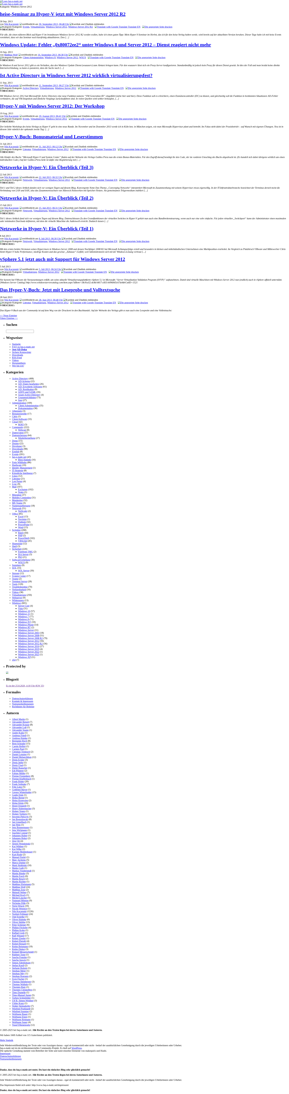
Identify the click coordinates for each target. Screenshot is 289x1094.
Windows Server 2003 (28, 633)
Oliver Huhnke (19, 919)
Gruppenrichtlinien (27, 397)
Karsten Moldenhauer (22, 852)
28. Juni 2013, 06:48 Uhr (51, 300)
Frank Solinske (19, 784)
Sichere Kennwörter (21, 352)
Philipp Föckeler (20, 927)
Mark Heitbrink (19, 865)
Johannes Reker (19, 838)
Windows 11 (24, 614)
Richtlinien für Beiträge (23, 706)
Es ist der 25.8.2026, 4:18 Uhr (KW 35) (25, 685)
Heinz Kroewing (20, 800)
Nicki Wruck (18, 906)
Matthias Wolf (11, 55)
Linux (15, 476)
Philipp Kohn (18, 930)
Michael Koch (19, 895)
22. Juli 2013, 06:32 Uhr (50, 177)
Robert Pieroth (19, 941)
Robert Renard (19, 944)
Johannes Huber (19, 835)
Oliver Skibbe (18, 922)
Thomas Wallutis (20, 984)
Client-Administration (33, 57)
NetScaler (22, 511)
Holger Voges (18, 811)
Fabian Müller (18, 773)
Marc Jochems (19, 860)
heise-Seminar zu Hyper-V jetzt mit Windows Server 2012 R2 (63, 14)
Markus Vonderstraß (21, 870)
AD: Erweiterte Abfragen (30, 386)
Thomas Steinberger (21, 981)
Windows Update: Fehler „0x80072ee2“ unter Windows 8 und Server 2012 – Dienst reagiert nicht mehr (105, 44)
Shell (14, 546)
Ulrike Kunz (18, 1003)
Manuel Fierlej (19, 857)
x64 (14, 660)
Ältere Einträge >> (9, 318)
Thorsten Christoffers (22, 989)
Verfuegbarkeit (19, 589)
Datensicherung (19, 435)
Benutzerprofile (19, 413)
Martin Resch (18, 879)
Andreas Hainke (20, 738)
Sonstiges (16, 565)
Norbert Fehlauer (20, 914)
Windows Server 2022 (28, 651)
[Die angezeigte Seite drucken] (157, 27)
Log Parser (17, 481)
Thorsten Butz (19, 987)
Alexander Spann (20, 730)
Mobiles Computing (21, 497)
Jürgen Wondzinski (21, 843)
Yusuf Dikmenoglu (21, 1025)
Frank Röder (18, 781)
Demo (15, 440)
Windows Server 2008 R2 (30, 638)
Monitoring (17, 500)
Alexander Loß (19, 727)
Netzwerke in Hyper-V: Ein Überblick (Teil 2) (46, 198)
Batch (21, 532)
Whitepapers (18, 600)
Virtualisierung (38, 27)
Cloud (15, 422)
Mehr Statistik (6, 1040)
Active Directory (31, 88)
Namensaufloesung (21, 505)
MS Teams (17, 503)
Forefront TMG (25, 551)
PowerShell (23, 538)
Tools (14, 584)
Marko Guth (18, 868)
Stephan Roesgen (20, 976)
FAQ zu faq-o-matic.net (23, 347)
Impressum (5, 1053)
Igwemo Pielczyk (20, 816)
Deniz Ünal (17, 765)
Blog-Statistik (24, 459)
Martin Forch (18, 876)
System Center (19, 576)
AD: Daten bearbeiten (28, 384)
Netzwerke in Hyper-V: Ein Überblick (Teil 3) (46, 167)
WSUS (82, 57)
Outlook (22, 522)
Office (15, 514)
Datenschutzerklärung (22, 698)
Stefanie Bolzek (19, 968)
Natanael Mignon (20, 900)
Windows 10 (24, 611)
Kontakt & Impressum (22, 701)
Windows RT (24, 627)
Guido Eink (17, 795)
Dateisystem (18, 432)
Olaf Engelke (18, 916)
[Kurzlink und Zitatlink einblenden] (87, 24)
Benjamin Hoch (19, 741)
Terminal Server (19, 581)
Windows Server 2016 (28, 646)
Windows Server (26, 630)
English (15, 451)
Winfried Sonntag (20, 1011)
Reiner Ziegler (19, 938)
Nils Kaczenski (11, 24)
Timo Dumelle (19, 992)
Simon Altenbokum (21, 962)
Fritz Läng (17, 787)
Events (26, 27)
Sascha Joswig (19, 960)
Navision (22, 519)
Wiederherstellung (26, 438)
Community (17, 427)
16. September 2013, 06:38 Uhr (53, 55)
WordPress (76, 1048)
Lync (14, 484)
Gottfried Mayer (19, 789)
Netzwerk (27, 180)
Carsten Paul (18, 749)
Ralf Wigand (18, 935)
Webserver (17, 597)
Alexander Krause (20, 724)
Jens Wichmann (19, 830)
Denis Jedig (17, 762)
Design (15, 443)
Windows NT (24, 622)
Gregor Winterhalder (22, 792)
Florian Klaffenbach (21, 778)
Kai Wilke (17, 849)
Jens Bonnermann (20, 827)
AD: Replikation (26, 389)
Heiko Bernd (18, 797)
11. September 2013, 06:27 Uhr (54, 85)
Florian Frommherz (21, 776)
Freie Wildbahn (19, 462)
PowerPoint (23, 524)
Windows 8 (50, 57)
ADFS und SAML (27, 392)
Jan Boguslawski (20, 819)
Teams (15, 578)
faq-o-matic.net (19, 457)
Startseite (16, 344)
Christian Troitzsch (21, 751)
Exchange (23, 489)
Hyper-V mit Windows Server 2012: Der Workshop (52, 106)
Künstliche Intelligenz (22, 473)
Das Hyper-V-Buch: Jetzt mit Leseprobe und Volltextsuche (60, 289)
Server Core (24, 605)
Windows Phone (26, 624)
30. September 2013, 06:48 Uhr (54, 24)
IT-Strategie (17, 470)
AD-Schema (24, 381)
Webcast (22, 430)
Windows (16, 603)
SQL (14, 568)
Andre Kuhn (18, 732)
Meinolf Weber (19, 892)
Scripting (16, 530)
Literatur (27, 149)
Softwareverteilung (21, 559)
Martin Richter (19, 881)
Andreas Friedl (19, 735)
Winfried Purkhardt (21, 1008)
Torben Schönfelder (21, 998)
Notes (21, 492)
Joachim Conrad (20, 833)
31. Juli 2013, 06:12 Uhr (50, 146)
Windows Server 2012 (56, 27)
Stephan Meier (19, 971)
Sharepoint (17, 543)
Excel (20, 516)
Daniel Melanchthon (21, 757)
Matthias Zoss (18, 889)
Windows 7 (23, 616)
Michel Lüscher (19, 898)
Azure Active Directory (29, 394)
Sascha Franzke (19, 957)
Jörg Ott (16, 841)
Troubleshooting (20, 587)
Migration (16, 495)
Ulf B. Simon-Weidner (23, 1000)
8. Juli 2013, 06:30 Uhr (50, 238)
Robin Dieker (18, 949)
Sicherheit (17, 549)
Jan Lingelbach (19, 822)
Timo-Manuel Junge (21, 995)
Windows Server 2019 (28, 649)
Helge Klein (18, 803)
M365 (21, 424)
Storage (15, 573)
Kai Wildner (18, 846)
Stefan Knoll (18, 965)
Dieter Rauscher (19, 768)
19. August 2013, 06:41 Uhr (52, 116)
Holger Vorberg (19, 814)
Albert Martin (18, 719)
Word (20, 527)
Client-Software (19, 419)
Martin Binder (18, 873)
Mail (14, 486)
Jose (20, 400)
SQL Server (23, 570)
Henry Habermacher (21, 808)
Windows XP (24, 657)
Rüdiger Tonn (18, 954)
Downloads (17, 355)
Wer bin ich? (18, 365)
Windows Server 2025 (28, 654)
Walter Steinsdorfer (21, 1006)
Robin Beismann (20, 946)
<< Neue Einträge (8, 315)
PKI (20, 557)
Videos (15, 360)
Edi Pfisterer (18, 770)
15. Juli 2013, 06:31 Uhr (50, 208)
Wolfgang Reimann (21, 1019)
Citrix (14, 416)
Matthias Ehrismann (21, 884)
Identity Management (22, 468)
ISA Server (23, 554)
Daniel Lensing (19, 754)
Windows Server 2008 (28, 635)
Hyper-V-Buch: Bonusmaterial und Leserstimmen (51, 136)
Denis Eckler (18, 760)
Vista (20, 608)
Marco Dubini (18, 862)
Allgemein (17, 411)
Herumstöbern (19, 363)
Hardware (17, 465)
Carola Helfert (19, 746)
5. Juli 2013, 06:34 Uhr (50, 269)
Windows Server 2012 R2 (80, 27)
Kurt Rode (17, 854)
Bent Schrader (19, 743)
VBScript (22, 541)
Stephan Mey (18, 973)
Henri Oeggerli (19, 806)
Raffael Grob (18, 933)
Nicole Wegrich (19, 908)
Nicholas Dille (19, 903)
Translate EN (133, 27)
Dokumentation (25, 408)
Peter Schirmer (19, 925)
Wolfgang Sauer (19, 1022)
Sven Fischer (18, 979)
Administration (19, 403)
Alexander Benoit (20, 722)
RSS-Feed (17, 357)
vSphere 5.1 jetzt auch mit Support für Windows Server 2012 (62, 259)
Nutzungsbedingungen (23, 704)
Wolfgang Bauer (20, 1014)
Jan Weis (16, 824)
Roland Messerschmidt (23, 952)
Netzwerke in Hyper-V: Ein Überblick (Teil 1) (46, 228)
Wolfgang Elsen (19, 1017)
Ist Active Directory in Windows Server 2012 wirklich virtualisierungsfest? (76, 75)
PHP (20, 535)
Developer (17, 446)
